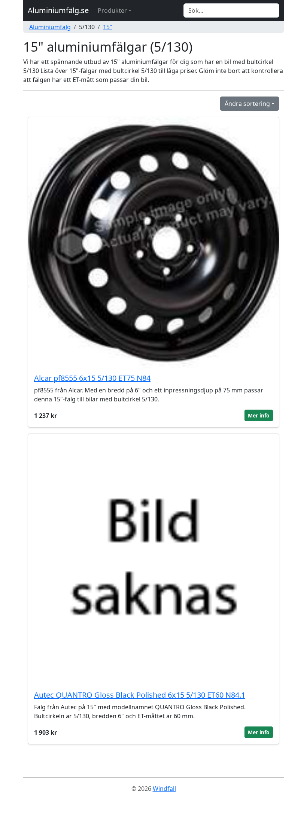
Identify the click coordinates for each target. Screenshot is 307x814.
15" (107, 27)
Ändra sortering (247, 104)
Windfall (164, 788)
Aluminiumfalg (50, 27)
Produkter (112, 10)
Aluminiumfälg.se (58, 10)
